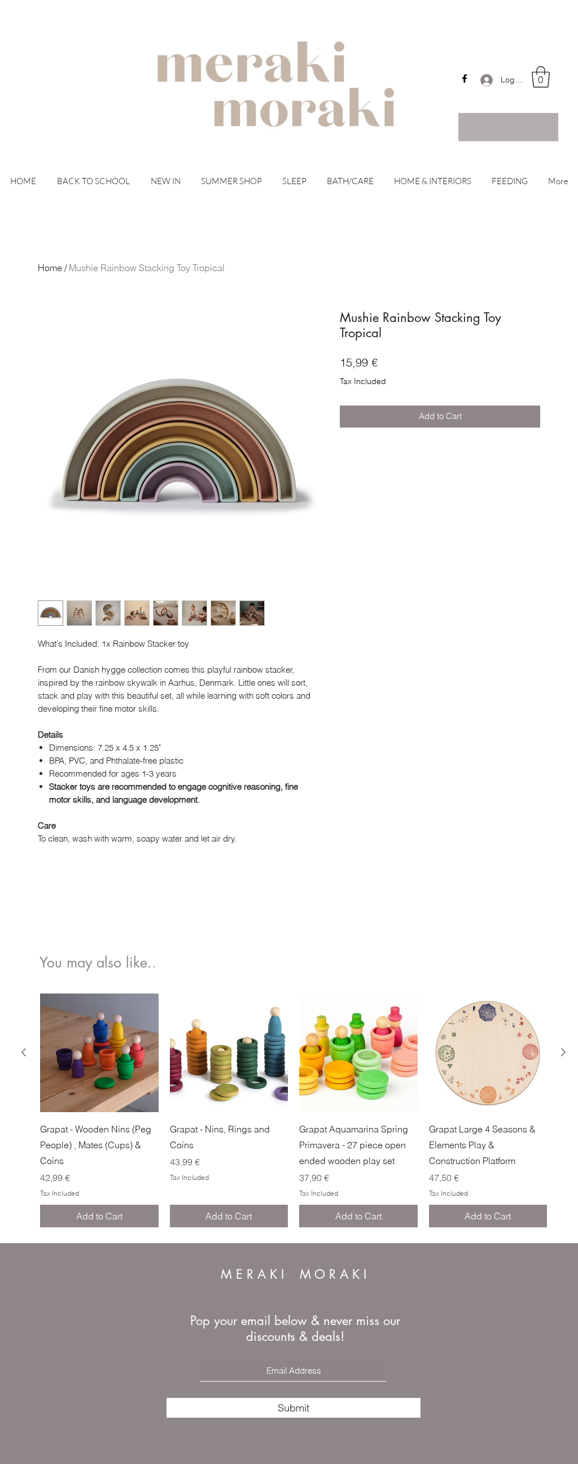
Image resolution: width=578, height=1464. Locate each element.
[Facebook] (464, 78)
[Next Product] (563, 1052)
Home (50, 267)
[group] (293, 1110)
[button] (541, 77)
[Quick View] (99, 1053)
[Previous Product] (23, 1052)
